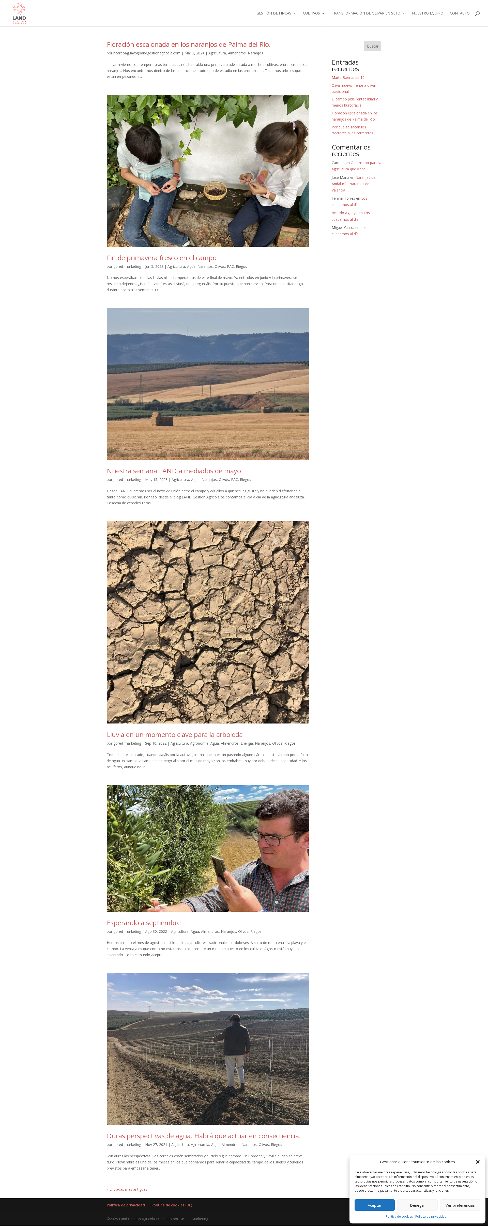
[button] (477, 1161)
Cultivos (311, 13)
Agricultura (217, 53)
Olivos (220, 266)
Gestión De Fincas (273, 13)
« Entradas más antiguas (127, 1189)
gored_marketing (127, 266)
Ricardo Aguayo (345, 212)
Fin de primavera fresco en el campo (162, 257)
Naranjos (255, 53)
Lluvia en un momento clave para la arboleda (175, 734)
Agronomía (199, 743)
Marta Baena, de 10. (348, 77)
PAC (230, 266)
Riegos (241, 266)
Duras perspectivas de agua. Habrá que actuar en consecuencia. (204, 1135)
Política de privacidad (431, 1216)
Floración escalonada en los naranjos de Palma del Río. (189, 44)
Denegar (417, 1205)
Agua (191, 266)
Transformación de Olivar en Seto (366, 13)
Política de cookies (399, 1216)
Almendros (237, 53)
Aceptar (375, 1205)
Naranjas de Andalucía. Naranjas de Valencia (353, 184)
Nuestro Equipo (427, 13)
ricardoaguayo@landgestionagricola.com (146, 53)
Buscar (372, 46)
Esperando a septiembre (144, 922)
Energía (247, 743)
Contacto (460, 13)
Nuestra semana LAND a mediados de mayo (174, 470)
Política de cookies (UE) (171, 1205)
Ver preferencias (460, 1205)
